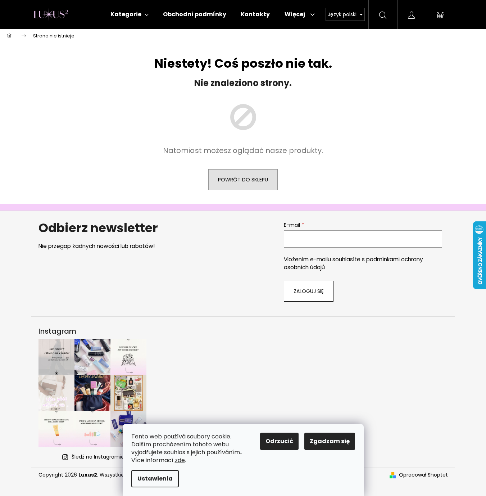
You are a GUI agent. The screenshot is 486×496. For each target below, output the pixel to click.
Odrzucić (279, 441)
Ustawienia (155, 478)
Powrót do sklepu (243, 179)
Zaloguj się (309, 291)
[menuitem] (129, 14)
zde (180, 460)
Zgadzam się (330, 441)
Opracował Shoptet (423, 475)
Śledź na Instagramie (98, 456)
